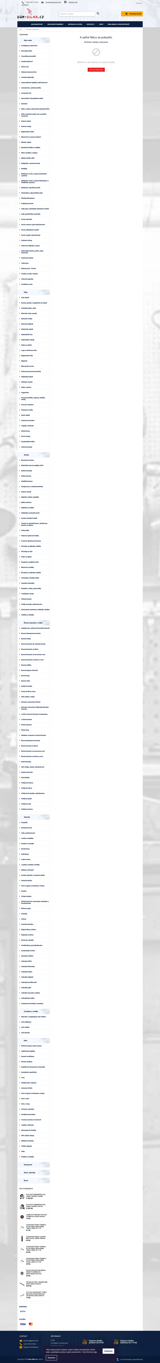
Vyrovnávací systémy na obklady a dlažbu (35, 609)
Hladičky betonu (27, 481)
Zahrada (27, 817)
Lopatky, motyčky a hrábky (30, 865)
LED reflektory (26, 1022)
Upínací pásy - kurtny (28, 268)
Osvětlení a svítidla (31, 1011)
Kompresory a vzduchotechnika (32, 486)
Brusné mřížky (26, 665)
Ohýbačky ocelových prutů (30, 513)
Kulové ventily (26, 492)
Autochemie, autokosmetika (31, 88)
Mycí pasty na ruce (27, 366)
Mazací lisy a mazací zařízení (31, 137)
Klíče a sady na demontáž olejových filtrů (35, 109)
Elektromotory (26, 476)
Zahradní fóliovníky (28, 966)
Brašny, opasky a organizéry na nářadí (34, 303)
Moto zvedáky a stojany (29, 153)
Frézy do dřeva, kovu (28, 691)
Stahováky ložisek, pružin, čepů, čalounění (32, 252)
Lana (23, 1077)
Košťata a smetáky (27, 843)
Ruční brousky (26, 762)
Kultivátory (25, 854)
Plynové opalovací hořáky (30, 536)
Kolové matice (26, 121)
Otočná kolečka (26, 880)
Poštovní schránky (27, 1109)
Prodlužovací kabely (28, 1114)
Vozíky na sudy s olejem (29, 274)
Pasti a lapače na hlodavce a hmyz (32, 886)
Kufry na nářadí (26, 345)
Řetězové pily (26, 908)
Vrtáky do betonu (27, 783)
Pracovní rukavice (27, 405)
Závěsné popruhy (27, 279)
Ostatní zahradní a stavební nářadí (33, 875)
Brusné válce (25, 681)
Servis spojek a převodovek (30, 235)
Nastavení (51, 1358)
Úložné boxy (25, 431)
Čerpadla (24, 822)
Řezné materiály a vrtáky (33, 623)
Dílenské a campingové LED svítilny (33, 1017)
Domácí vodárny (26, 1062)
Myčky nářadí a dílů (27, 158)
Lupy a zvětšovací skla (29, 350)
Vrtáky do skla (26, 804)
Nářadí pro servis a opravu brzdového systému (34, 175)
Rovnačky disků (26, 51)
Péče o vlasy (25, 1104)
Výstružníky (25, 777)
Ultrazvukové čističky (28, 1130)
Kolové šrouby (26, 126)
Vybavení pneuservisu (29, 72)
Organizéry (25, 392)
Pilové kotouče (26, 725)
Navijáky (24, 169)
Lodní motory (25, 859)
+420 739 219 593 (29, 1344)
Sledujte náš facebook (30, 1347)
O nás (53, 1340)
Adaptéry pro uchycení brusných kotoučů (35, 628)
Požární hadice (26, 896)
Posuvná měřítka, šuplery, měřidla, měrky (33, 398)
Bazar (26, 1181)
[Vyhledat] (98, 13)
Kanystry (24, 104)
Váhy (23, 1151)
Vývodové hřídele (27, 956)
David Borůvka (138, 1359)
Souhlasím (108, 1351)
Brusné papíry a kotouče (29, 670)
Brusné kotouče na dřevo (29, 649)
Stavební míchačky (27, 583)
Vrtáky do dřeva (26, 788)
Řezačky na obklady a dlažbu (31, 572)
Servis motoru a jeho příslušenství (33, 224)
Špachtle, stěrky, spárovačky (31, 588)
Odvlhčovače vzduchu (28, 1083)
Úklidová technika (27, 1141)
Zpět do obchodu (96, 70)
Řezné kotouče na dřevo (29, 746)
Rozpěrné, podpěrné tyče (30, 562)
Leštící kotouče (26, 719)
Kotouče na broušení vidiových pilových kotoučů (35, 708)
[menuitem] (37, 24)
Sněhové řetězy (26, 240)
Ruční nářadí (25, 415)
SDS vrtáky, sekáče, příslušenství (32, 767)
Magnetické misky (27, 132)
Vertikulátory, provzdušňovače (31, 945)
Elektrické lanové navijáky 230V (32, 465)
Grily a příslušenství (28, 833)
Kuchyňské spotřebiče (29, 1072)
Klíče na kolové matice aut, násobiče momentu (33, 115)
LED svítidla (25, 1027)
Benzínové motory (27, 460)
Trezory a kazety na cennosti (31, 1120)
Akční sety (25, 67)
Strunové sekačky (27, 940)
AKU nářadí (25, 297)
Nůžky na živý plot (27, 870)
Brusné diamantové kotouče (31, 633)
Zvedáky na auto (27, 284)
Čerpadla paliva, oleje (28, 308)
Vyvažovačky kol (27, 61)
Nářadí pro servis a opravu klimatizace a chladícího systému (34, 181)
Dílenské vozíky (26, 319)
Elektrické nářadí (27, 329)
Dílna (26, 292)
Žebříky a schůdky (27, 615)
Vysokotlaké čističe (28, 951)
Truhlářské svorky (27, 594)
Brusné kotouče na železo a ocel (32, 660)
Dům (25, 1041)
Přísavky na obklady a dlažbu (31, 546)
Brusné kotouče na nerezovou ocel (33, 654)
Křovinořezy (25, 849)
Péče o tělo (25, 1099)
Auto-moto (28, 40)
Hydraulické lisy (26, 334)
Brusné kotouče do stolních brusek (33, 644)
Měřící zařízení (26, 502)
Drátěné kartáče (26, 686)
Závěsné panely (26, 447)
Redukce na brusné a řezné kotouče (33, 735)
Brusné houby (26, 639)
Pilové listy (25, 730)
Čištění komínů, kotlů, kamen (31, 1046)
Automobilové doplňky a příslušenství (34, 82)
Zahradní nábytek (27, 977)
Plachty (23, 891)
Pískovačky (25, 530)
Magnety (24, 361)
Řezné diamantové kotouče (30, 740)
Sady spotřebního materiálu (30, 214)
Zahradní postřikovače (29, 982)
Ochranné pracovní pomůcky (31, 371)
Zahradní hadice (26, 972)
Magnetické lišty (27, 355)
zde (95, 1352)
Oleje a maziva (26, 387)
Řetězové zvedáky (27, 567)
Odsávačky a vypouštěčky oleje (32, 193)
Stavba (26, 455)
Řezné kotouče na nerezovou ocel (33, 751)
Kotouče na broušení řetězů (30, 702)
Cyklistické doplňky (28, 1051)
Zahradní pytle (26, 987)
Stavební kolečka (27, 924)
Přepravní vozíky (27, 410)
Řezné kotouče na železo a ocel (32, 756)
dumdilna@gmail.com (30, 1341)
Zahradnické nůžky (27, 998)
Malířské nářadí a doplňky (30, 497)
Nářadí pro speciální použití (30, 188)
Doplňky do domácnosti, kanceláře (33, 1067)
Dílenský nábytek (27, 324)
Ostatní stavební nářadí (29, 518)
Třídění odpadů (26, 1146)
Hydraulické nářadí (27, 340)
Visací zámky (25, 436)
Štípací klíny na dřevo (28, 929)
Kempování (28, 1165)
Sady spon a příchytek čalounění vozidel (35, 209)
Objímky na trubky (27, 508)
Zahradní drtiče (26, 961)
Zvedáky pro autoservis (29, 45)
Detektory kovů (26, 828)
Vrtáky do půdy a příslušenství (31, 604)
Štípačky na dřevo (27, 935)
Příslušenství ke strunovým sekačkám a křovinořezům (35, 902)
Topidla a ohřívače (27, 426)
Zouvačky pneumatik (28, 56)
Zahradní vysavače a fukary (30, 993)
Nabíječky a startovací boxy (30, 163)
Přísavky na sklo (26, 551)
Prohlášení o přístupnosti (59, 1343)
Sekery (23, 919)
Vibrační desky (26, 599)
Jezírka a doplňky (27, 838)
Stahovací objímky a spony (30, 246)
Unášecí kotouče (27, 772)
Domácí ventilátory (27, 1056)
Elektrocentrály (26, 471)
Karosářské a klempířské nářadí (32, 98)
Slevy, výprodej (29, 1173)
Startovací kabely (27, 258)
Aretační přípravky (27, 77)
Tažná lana (24, 263)
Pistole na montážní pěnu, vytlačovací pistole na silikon (34, 524)
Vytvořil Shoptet (125, 1359)
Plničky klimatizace (28, 198)
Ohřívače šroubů (27, 382)
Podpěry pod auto (27, 203)
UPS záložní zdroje (27, 1135)
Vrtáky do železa (27, 809)
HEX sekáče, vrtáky (28, 697)
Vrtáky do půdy (26, 799)
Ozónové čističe (26, 1088)
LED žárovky (25, 1033)
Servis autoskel (26, 219)
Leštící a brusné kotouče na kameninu (34, 714)
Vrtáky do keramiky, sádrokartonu (33, 793)
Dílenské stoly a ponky (29, 313)
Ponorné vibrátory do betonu (31, 541)
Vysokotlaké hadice (28, 441)
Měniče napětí (26, 142)
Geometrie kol (26, 93)
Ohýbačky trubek (27, 377)
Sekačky (24, 914)
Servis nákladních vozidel (30, 230)
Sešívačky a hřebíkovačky (30, 578)
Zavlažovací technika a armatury (32, 1003)
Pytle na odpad (26, 557)
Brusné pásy (25, 675)
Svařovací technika (27, 420)
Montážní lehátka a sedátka (30, 147)
